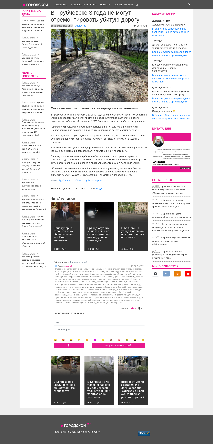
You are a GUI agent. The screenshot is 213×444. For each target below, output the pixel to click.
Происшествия (79, 4)
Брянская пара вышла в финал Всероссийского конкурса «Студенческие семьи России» (168, 189)
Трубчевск (64, 180)
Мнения (128, 4)
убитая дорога (94, 180)
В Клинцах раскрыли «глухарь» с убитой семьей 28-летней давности (31, 165)
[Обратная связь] (137, 4)
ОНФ (78, 180)
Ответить (124, 308)
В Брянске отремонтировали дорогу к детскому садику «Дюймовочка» (171, 240)
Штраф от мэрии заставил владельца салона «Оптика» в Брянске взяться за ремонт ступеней (170, 227)
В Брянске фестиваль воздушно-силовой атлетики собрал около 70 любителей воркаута (34, 260)
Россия (117, 4)
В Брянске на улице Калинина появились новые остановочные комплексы (32, 89)
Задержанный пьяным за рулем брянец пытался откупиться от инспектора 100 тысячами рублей (33, 128)
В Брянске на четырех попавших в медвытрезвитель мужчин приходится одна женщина (171, 203)
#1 (56, 266)
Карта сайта (62, 432)
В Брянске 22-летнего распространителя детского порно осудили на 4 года (169, 254)
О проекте (94, 432)
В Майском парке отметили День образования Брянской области (33, 240)
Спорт (94, 4)
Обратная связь (79, 432)
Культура (105, 4)
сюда (99, 188)
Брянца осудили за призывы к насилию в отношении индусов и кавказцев (170, 78)
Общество (61, 4)
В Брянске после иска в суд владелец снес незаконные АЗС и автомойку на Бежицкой (34, 202)
